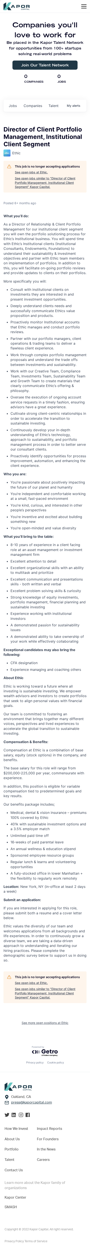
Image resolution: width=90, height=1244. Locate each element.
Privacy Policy (14, 1241)
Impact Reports (49, 1128)
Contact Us (14, 1170)
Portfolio (12, 1149)
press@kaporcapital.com (31, 1102)
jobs (13, 106)
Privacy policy (35, 1062)
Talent (9, 1160)
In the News (46, 1149)
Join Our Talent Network (45, 65)
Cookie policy (55, 1062)
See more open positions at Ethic (45, 1023)
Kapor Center (15, 1197)
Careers (43, 1160)
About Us (12, 1139)
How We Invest (16, 1128)
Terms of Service (35, 1241)
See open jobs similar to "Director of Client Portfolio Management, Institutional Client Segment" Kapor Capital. (45, 182)
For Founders (48, 1139)
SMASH (11, 1207)
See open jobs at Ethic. (31, 172)
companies (33, 106)
